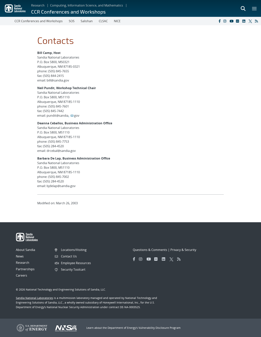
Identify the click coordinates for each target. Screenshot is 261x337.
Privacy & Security (183, 250)
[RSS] (257, 21)
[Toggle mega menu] (254, 8)
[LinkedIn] (244, 21)
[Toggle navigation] (7, 21)
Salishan (87, 21)
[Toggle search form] (243, 8)
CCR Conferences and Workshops (68, 12)
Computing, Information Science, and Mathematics (86, 5)
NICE (117, 21)
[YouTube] (232, 21)
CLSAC (103, 21)
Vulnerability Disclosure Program (160, 328)
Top (249, 332)
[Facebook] (219, 21)
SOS (72, 21)
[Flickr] (238, 21)
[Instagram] (225, 21)
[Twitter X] (251, 21)
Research (38, 5)
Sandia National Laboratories (34, 298)
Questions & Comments (150, 250)
